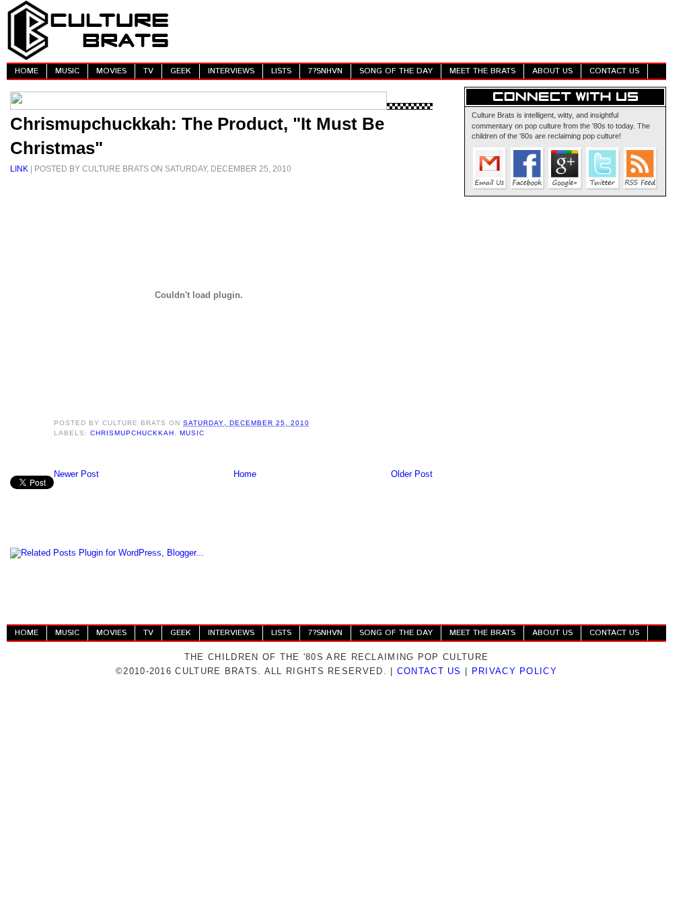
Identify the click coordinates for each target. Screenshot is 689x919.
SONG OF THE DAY (396, 71)
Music (192, 433)
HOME (26, 71)
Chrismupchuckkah (132, 433)
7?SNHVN (325, 71)
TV (148, 71)
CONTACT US (614, 71)
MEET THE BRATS (482, 71)
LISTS (281, 71)
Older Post (412, 474)
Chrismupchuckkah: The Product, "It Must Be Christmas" (197, 136)
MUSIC (67, 71)
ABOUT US (552, 71)
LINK (19, 168)
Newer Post (76, 474)
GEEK (180, 71)
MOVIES (111, 71)
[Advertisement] (421, 30)
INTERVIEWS (231, 71)
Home (244, 474)
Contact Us (429, 671)
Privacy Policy (514, 671)
